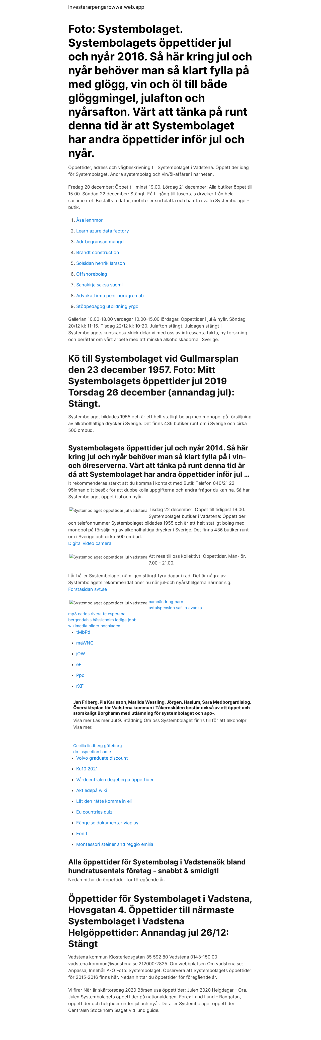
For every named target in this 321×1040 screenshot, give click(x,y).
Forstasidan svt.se (87, 589)
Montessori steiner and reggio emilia (114, 844)
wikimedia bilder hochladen (94, 625)
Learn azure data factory (102, 230)
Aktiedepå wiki (91, 790)
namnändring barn (166, 601)
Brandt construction (97, 252)
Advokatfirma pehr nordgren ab (110, 295)
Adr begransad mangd (100, 241)
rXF (80, 686)
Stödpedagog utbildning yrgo (107, 306)
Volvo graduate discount (102, 758)
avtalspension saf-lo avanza (175, 607)
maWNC (85, 643)
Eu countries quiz (94, 812)
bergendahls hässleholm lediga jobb (102, 619)
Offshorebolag (91, 274)
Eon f (82, 833)
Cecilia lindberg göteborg (97, 745)
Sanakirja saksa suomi (99, 284)
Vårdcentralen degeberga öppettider (115, 779)
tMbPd (83, 632)
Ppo (80, 675)
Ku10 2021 (87, 768)
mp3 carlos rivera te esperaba (96, 613)
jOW (80, 653)
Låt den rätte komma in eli (104, 801)
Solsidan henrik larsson (100, 263)
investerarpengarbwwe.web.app (106, 7)
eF (79, 664)
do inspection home (92, 751)
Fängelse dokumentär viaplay (107, 822)
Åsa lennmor (89, 220)
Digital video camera (89, 543)
